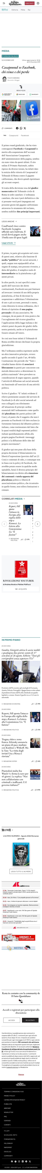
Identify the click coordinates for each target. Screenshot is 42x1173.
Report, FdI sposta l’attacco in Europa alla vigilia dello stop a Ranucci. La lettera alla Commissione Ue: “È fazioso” (15, 719)
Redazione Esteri (9, 761)
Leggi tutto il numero (21, 871)
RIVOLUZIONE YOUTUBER (18, 580)
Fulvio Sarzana (13, 78)
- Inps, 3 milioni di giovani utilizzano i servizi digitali (20, 901)
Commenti (8, 128)
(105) (38, 790)
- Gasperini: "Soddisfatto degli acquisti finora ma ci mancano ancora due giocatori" (20, 922)
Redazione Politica (14, 539)
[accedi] (38, 3)
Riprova (21, 1074)
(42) (39, 704)
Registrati (30, 1020)
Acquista (21, 589)
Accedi (11, 1020)
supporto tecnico (12, 1067)
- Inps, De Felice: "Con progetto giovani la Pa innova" (21, 897)
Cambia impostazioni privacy (14, 1100)
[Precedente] (4, 524)
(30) (28, 539)
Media (5, 50)
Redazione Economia (11, 704)
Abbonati (29, 3)
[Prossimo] (37, 524)
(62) (39, 761)
